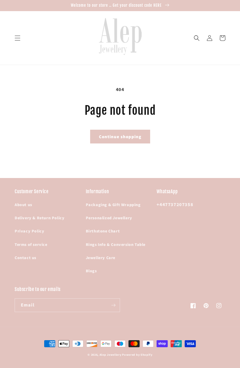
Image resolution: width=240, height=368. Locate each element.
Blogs (91, 270)
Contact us (25, 257)
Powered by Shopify (137, 355)
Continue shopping (120, 136)
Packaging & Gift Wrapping (113, 204)
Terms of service (31, 244)
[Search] (196, 38)
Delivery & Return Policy (39, 217)
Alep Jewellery (111, 355)
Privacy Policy (29, 231)
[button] (17, 38)
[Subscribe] (113, 305)
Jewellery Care (100, 257)
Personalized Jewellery (109, 217)
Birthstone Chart (103, 231)
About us (23, 204)
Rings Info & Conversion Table (115, 244)
